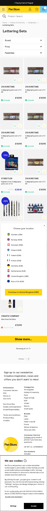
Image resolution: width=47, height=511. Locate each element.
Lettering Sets (8, 25)
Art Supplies (29, 390)
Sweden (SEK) (16, 234)
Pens (26, 395)
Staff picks (28, 409)
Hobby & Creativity (17, 23)
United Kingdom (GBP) (20, 276)
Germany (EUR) (17, 266)
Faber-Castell (29, 422)
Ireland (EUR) (16, 255)
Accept (33, 506)
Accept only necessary (13, 497)
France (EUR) (16, 261)
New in (26, 406)
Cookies (6, 420)
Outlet (26, 403)
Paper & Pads (29, 398)
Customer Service (10, 390)
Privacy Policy (8, 418)
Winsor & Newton (31, 427)
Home (4, 23)
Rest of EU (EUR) (17, 281)
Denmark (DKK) (17, 245)
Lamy (26, 419)
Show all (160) (29, 430)
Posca (26, 424)
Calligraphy (32, 23)
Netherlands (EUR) (18, 271)
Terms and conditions (11, 415)
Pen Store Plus (9, 404)
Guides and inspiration (12, 407)
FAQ (4, 393)
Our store (7, 399)
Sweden (27, 454)
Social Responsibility (11, 409)
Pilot (26, 416)
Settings (13, 506)
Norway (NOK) (16, 240)
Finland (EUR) (16, 250)
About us (6, 396)
